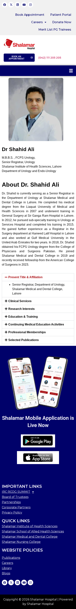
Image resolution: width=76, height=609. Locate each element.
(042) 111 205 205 (49, 57)
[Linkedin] (17, 4)
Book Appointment (29, 14)
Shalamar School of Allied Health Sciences (33, 531)
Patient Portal (60, 14)
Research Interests (21, 308)
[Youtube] (24, 4)
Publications (11, 558)
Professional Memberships (27, 332)
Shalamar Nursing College (21, 542)
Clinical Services (20, 301)
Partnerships (11, 502)
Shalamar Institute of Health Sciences (29, 526)
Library (7, 568)
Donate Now (61, 22)
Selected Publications (23, 340)
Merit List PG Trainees (54, 29)
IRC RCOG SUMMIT (16, 492)
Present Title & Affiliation (25, 277)
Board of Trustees (15, 497)
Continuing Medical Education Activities (36, 324)
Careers (37, 22)
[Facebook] (4, 4)
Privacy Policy (12, 512)
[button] (38, 22)
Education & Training (23, 316)
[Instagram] (30, 4)
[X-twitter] (11, 4)
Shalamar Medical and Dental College (30, 536)
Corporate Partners (16, 507)
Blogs (6, 573)
